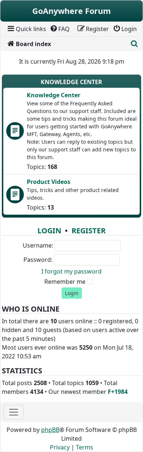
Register (89, 231)
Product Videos (48, 182)
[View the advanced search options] (134, 44)
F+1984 (118, 392)
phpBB (50, 430)
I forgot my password (71, 271)
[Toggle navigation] (13, 412)
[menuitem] (26, 29)
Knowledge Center (71, 82)
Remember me (64, 282)
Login (49, 231)
